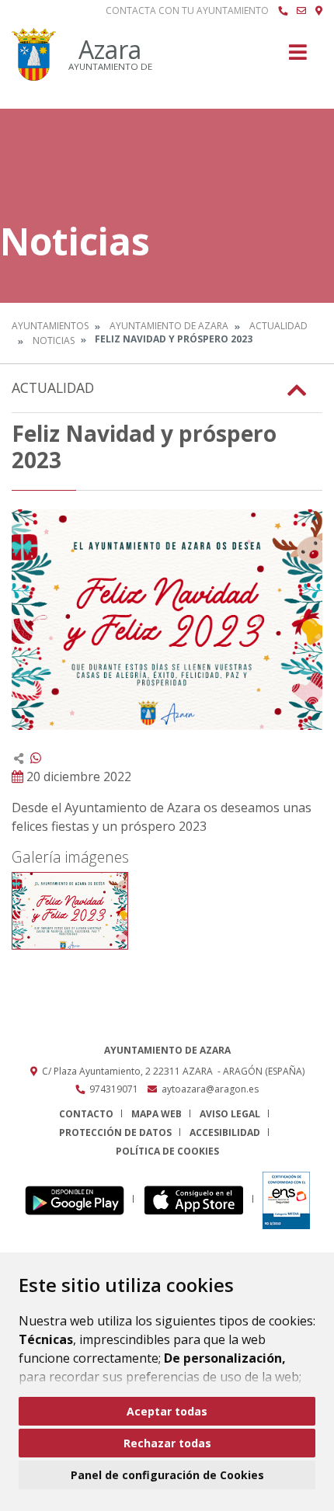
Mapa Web (156, 1113)
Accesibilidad (225, 1132)
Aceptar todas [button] (167, 1411)
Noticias (54, 340)
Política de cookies (167, 1151)
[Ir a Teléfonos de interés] (282, 11)
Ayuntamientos (50, 325)
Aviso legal (230, 1113)
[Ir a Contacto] (301, 11)
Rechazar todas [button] (167, 1443)
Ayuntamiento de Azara (169, 325)
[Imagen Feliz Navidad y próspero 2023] (167, 619)
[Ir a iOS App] (198, 1199)
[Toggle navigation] (297, 57)
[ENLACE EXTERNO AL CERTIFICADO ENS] (286, 1199)
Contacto (86, 1113)
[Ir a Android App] (79, 1199)
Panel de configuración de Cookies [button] (167, 1475)
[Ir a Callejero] (318, 11)
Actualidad (278, 325)
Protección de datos (115, 1132)
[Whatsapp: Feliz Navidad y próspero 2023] (35, 757)
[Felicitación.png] (70, 911)
